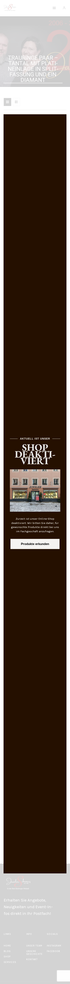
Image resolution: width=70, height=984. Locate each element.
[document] (35, 492)
